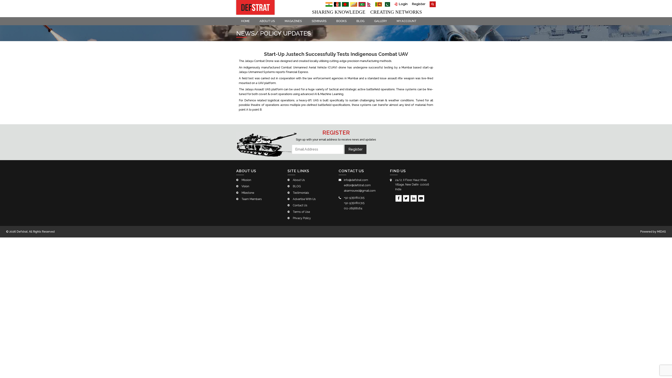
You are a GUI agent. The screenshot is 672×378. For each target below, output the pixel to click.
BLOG (360, 21)
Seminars (319, 21)
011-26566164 (353, 208)
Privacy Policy (302, 218)
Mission (246, 180)
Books (341, 21)
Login (403, 4)
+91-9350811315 (354, 197)
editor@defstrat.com (357, 185)
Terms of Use (301, 212)
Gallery (380, 21)
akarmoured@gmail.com (360, 190)
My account (406, 21)
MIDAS (661, 231)
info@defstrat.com (356, 180)
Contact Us (300, 205)
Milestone (247, 192)
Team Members (251, 199)
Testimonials (301, 192)
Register (418, 4)
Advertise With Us (304, 199)
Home (245, 21)
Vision (245, 186)
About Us (267, 21)
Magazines (293, 21)
